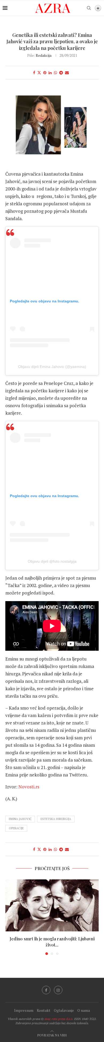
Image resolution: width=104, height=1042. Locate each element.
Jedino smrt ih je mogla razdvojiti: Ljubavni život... (52, 941)
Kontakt (43, 1010)
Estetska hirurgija (56, 819)
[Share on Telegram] (61, 72)
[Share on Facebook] (34, 72)
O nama (83, 1010)
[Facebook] (46, 990)
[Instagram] (58, 990)
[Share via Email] (67, 72)
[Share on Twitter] (39, 72)
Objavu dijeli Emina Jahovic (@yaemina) (52, 366)
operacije (16, 828)
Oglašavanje (64, 1010)
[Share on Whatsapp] (55, 72)
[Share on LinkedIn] (50, 72)
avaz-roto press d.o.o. (59, 1019)
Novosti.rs (28, 787)
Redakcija (43, 55)
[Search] (88, 8)
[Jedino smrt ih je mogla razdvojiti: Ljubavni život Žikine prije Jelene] (52, 905)
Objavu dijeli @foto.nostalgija (52, 561)
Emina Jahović (20, 819)
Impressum (23, 1010)
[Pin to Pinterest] (44, 72)
